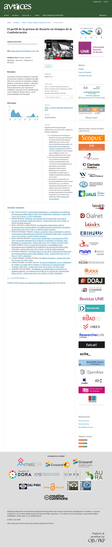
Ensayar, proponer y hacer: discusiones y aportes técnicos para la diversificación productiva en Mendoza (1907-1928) (41, 233)
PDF (49, 66)
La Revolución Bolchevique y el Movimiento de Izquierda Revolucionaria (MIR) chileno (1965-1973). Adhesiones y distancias (41, 213)
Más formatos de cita (53, 97)
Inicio (9, 23)
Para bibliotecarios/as (86, 427)
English (81, 69)
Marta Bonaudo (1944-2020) (53, 15)
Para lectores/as (84, 421)
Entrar (106, 2)
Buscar (104, 15)
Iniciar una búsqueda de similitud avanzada (35, 283)
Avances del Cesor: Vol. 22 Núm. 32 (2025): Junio (46, 267)
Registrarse (97, 2)
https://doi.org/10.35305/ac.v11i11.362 (25, 51)
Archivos (15, 15)
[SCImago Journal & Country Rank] (92, 98)
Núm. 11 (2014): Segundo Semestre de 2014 (36, 23)
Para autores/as (84, 424)
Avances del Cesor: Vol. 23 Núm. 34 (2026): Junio (50, 243)
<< (8, 278)
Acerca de (26, 15)
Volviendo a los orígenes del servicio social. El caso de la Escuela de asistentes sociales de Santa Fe (39, 220)
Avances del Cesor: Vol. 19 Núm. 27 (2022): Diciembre (43, 273)
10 (23, 278)
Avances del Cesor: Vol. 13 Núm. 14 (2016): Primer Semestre (34, 229)
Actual (6, 15)
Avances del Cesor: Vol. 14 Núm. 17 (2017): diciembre (41, 215)
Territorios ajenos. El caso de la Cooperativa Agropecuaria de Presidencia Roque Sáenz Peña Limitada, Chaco (41, 252)
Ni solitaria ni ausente (47, 258)
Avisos (37, 15)
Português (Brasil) (85, 76)
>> (27, 278)
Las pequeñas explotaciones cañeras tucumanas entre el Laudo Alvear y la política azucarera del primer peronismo (41, 226)
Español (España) (85, 72)
